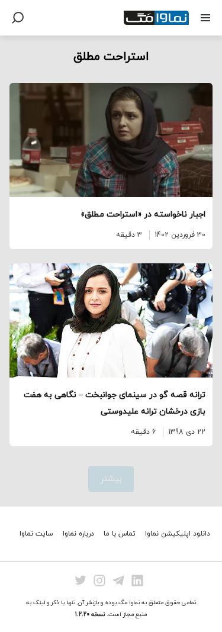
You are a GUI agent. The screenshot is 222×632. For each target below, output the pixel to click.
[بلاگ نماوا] (156, 18)
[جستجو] (18, 18)
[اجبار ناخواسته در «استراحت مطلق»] (111, 140)
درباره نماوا (78, 534)
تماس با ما (120, 534)
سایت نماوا (36, 534)
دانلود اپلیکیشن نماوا (177, 534)
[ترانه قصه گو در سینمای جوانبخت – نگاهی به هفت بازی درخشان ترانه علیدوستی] (111, 320)
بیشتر (111, 479)
